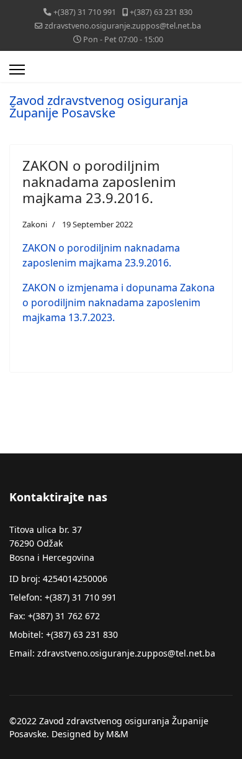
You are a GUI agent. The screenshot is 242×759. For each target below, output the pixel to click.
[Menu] (17, 69)
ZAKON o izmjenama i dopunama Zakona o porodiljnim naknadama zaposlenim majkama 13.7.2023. (118, 302)
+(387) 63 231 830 (161, 12)
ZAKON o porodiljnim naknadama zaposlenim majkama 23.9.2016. (99, 181)
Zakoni (34, 224)
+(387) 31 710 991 (84, 12)
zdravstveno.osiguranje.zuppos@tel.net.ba (123, 25)
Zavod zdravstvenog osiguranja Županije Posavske (98, 106)
